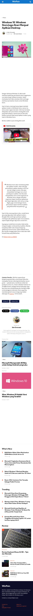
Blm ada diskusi (18, 34)
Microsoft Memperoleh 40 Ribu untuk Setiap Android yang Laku (14, 364)
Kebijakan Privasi (6, 607)
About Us (18, 604)
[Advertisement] (16, 9)
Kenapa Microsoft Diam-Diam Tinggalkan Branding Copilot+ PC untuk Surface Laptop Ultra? (18, 518)
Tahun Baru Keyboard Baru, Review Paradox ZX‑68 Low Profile (20, 563)
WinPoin (16, 1)
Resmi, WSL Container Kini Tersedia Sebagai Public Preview (16, 481)
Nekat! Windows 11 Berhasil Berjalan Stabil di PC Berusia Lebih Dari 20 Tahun (18, 472)
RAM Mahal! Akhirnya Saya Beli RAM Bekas (19, 573)
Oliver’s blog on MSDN (10, 237)
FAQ (3, 606)
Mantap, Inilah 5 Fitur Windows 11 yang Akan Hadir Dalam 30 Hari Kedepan (17, 502)
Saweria (11, 294)
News (4, 17)
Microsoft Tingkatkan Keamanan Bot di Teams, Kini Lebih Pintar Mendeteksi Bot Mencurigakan (18, 463)
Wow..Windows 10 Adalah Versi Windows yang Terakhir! (14, 395)
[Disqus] (16, 423)
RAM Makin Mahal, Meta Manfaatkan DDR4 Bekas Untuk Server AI (17, 453)
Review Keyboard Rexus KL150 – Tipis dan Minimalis (15, 553)
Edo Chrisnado (11, 32)
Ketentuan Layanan (21, 606)
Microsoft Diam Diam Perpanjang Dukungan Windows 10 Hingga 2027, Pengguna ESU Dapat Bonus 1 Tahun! (16, 495)
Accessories (4, 549)
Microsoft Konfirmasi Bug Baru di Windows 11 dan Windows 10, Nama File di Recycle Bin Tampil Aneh (17, 510)
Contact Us (4, 604)
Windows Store (14, 301)
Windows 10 (5, 301)
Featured (12, 560)
